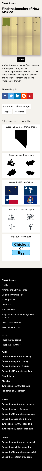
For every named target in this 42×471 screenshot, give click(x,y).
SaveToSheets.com (11, 327)
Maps (4, 335)
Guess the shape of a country (16, 409)
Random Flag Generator (13, 391)
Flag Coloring (8, 376)
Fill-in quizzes (8, 300)
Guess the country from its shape (18, 404)
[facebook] (5, 96)
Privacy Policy (8, 309)
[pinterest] (30, 96)
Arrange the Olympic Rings (14, 290)
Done (21, 59)
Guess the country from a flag (16, 356)
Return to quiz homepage (17, 106)
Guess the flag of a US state (15, 366)
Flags (4, 352)
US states (19, 112)
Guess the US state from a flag (17, 371)
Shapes (7, 112)
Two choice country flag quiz (16, 386)
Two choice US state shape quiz (17, 429)
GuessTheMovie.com (12, 322)
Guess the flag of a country (15, 361)
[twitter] (11, 96)
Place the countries (11, 345)
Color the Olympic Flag (13, 295)
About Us (6, 304)
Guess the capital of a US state (17, 457)
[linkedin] (17, 96)
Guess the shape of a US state (16, 419)
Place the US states (11, 340)
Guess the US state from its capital (19, 452)
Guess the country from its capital (18, 442)
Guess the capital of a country (16, 447)
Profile (5, 285)
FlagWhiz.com (9, 3)
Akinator (6, 381)
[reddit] (24, 96)
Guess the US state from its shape (18, 414)
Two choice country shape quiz (17, 424)
